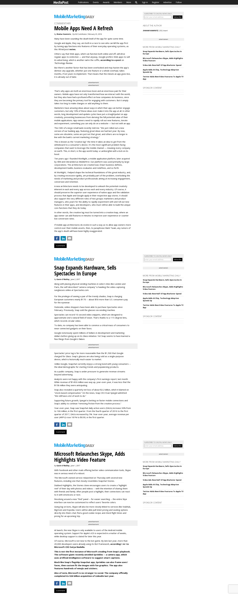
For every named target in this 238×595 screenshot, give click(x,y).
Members (118, 2)
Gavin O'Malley (63, 279)
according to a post (111, 60)
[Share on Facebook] (57, 238)
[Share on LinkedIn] (63, 238)
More (128, 2)
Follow (179, 2)
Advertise (167, 2)
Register (155, 2)
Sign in (145, 2)
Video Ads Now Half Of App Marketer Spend (162, 65)
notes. (72, 49)
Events (96, 2)
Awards (106, 2)
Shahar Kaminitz (64, 34)
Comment (60, 245)
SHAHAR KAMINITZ (150, 30)
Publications (83, 2)
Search (136, 2)
